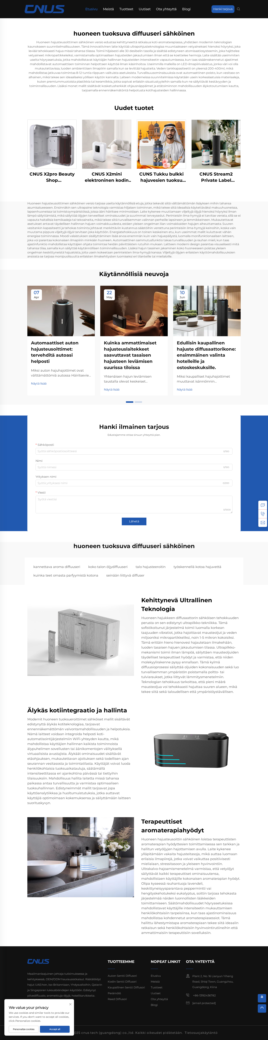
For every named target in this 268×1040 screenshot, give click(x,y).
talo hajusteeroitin (151, 567)
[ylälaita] (262, 1008)
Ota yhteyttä (166, 9)
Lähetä (134, 521)
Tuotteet (126, 9)
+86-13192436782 (204, 995)
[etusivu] (45, 9)
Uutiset (145, 9)
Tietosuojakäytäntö (201, 1033)
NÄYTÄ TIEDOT (52, 144)
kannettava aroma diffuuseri (56, 567)
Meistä (108, 9)
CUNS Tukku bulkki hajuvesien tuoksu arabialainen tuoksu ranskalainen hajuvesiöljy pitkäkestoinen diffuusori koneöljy (161, 177)
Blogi (186, 9)
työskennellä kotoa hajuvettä (197, 567)
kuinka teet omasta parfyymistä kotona (65, 575)
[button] (129, 402)
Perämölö (114, 993)
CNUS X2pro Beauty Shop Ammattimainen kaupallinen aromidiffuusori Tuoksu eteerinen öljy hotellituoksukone (52, 177)
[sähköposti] (262, 522)
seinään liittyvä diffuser (125, 575)
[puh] (262, 513)
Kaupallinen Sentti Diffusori (126, 987)
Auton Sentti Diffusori (122, 975)
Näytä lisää (38, 383)
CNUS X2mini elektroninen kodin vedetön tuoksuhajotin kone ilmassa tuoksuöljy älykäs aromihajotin (106, 177)
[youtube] (262, 998)
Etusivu (91, 9)
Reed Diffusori (117, 999)
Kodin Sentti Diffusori (122, 981)
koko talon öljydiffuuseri (108, 567)
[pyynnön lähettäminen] (262, 505)
